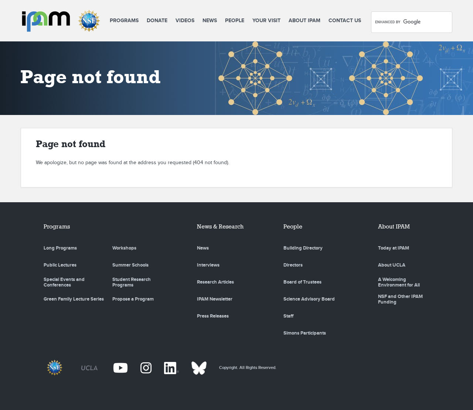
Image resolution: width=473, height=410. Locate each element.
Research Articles (215, 282)
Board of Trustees (302, 282)
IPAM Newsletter (214, 299)
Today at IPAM (393, 248)
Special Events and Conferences (64, 282)
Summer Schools (130, 265)
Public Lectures (60, 265)
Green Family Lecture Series (74, 299)
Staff (288, 316)
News (210, 20)
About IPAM (304, 20)
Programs (124, 20)
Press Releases (213, 316)
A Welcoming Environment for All (399, 282)
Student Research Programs (131, 282)
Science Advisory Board (309, 299)
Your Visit (266, 20)
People (234, 20)
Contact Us (345, 20)
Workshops (124, 248)
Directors (293, 265)
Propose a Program (133, 299)
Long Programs (60, 248)
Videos (185, 20)
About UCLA (391, 265)
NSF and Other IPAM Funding (400, 299)
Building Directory (303, 248)
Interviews (208, 265)
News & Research (220, 226)
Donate (157, 20)
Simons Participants (304, 333)
